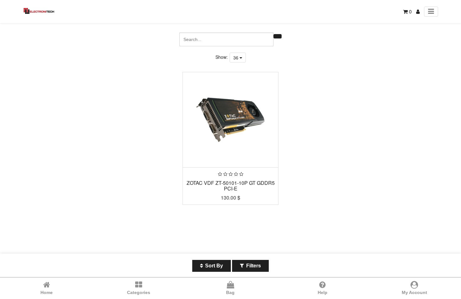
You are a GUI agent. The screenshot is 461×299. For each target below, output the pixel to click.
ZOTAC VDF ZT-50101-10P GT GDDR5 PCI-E (231, 185)
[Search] (277, 36)
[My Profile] (418, 11)
